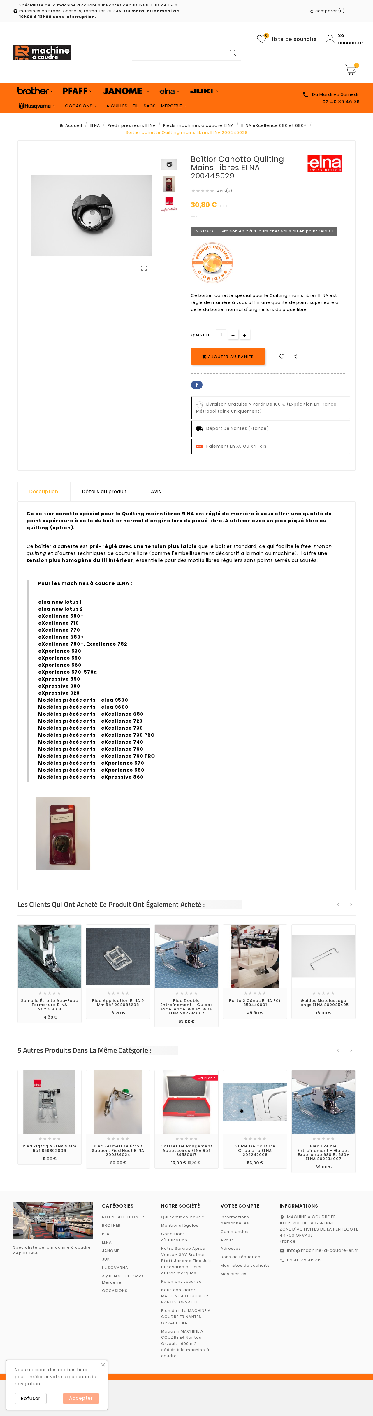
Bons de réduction (241, 1257)
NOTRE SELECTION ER (123, 1217)
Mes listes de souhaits (245, 1265)
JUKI (106, 1259)
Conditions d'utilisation (174, 1237)
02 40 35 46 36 (304, 1260)
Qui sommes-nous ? (183, 1217)
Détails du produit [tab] (104, 491)
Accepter (81, 1398)
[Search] (233, 53)
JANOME (110, 1251)
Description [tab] (43, 491)
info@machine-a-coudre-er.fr (322, 1250)
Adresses (231, 1248)
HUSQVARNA (115, 1267)
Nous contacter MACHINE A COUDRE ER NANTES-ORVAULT (184, 1296)
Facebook (197, 385)
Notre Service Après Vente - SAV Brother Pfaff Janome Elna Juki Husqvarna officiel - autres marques (186, 1261)
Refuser (31, 1398)
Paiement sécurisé (181, 1281)
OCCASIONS (115, 1291)
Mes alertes (234, 1274)
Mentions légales (179, 1225)
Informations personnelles (235, 1220)
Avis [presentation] (156, 491)
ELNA (107, 1242)
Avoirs (227, 1240)
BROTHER (111, 1225)
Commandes (235, 1231)
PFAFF (108, 1234)
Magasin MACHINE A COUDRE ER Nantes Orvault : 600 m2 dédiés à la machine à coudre (185, 1344)
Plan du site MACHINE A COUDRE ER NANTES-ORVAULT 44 (186, 1317)
